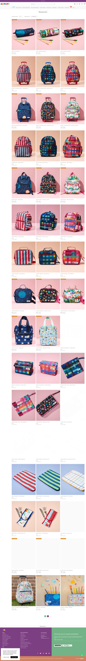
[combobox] (42, 4)
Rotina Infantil (4, 642)
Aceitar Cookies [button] (14, 657)
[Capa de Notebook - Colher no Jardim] (48, 442)
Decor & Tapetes (5, 639)
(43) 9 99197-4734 (44, 636)
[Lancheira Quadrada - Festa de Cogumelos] (73, 294)
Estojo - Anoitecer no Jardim (65, 51)
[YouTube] (49, 653)
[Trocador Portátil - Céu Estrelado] (73, 405)
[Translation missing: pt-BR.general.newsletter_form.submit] (83, 639)
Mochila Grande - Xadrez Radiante (66, 162)
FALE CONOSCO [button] (44, 632)
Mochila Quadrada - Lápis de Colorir (42, 570)
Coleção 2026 (22, 635)
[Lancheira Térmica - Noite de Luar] (24, 331)
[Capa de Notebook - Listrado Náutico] (24, 479)
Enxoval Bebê (4, 640)
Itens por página (15, 16)
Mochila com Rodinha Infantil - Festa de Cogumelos (69, 125)
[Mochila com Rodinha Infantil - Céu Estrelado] (24, 108)
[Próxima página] (51, 616)
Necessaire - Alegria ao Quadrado (66, 607)
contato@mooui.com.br (45, 638)
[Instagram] (41, 653)
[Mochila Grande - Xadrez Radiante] (73, 145)
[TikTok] (46, 653)
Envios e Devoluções (24, 639)
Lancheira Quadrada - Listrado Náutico (18, 273)
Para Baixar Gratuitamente (25, 642)
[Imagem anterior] (13, 34)
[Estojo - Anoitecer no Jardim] (73, 34)
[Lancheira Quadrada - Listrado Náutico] (24, 257)
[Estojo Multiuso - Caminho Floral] (73, 516)
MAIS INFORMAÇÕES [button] (24, 632)
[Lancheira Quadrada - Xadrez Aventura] (48, 257)
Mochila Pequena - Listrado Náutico (18, 236)
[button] (21, 16)
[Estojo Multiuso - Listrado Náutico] (48, 516)
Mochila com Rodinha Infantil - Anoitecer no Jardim (45, 125)
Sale (3, 646)
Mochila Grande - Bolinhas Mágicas (67, 570)
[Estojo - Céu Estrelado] (24, 34)
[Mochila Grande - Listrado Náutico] (24, 145)
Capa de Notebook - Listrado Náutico (18, 496)
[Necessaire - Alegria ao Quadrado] (73, 590)
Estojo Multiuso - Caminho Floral (66, 533)
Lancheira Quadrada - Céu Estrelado (18, 310)
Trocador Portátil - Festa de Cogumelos (18, 459)
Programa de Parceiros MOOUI (25, 643)
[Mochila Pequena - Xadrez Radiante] (73, 219)
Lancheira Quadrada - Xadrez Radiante (67, 273)
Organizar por (27, 16)
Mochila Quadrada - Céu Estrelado (18, 570)
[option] (43, 1)
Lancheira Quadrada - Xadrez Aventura (42, 273)
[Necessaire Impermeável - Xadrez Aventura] (24, 368)
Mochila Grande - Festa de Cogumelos (67, 199)
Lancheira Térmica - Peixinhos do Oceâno (43, 347)
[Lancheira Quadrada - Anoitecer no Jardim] (48, 294)
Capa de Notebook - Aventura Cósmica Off (68, 459)
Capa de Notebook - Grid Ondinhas (67, 496)
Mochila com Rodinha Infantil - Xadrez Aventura (44, 88)
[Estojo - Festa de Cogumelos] (48, 34)
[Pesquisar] (43, 4)
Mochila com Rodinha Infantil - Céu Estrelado (19, 125)
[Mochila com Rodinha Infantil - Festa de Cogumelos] (73, 108)
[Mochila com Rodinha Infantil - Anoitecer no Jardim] (48, 108)
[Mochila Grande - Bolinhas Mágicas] (73, 553)
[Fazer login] (77, 4)
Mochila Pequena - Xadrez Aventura (42, 236)
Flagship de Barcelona (24, 646)
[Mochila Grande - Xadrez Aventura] (48, 145)
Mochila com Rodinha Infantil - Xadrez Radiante (69, 88)
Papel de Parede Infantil (6, 638)
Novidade (4, 633)
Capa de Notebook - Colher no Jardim (42, 459)
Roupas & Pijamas (5, 643)
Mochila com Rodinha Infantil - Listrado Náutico (20, 88)
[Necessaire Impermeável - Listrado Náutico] (73, 331)
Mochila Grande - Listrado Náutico (18, 162)
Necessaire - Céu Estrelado (40, 607)
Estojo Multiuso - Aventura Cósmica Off (18, 533)
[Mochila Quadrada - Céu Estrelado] (24, 553)
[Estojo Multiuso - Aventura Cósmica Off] (24, 516)
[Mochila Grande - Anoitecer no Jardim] (48, 182)
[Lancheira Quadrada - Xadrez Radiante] (73, 257)
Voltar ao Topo (42, 626)
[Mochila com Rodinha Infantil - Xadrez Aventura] (48, 71)
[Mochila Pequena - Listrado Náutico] (24, 219)
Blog (3, 647)
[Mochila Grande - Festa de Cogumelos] (73, 182)
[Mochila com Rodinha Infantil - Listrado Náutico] (24, 71)
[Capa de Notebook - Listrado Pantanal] (48, 479)
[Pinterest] (43, 653)
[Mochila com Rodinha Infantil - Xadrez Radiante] (73, 71)
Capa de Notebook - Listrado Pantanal (42, 496)
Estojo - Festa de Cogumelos (41, 51)
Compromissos (23, 636)
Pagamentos (22, 640)
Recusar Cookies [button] (6, 657)
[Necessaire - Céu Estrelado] (48, 590)
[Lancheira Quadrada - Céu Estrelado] (24, 294)
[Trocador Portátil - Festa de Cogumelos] (24, 442)
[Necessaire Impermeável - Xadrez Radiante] (48, 368)
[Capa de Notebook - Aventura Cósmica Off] (73, 442)
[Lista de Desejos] (82, 4)
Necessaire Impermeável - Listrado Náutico (68, 347)
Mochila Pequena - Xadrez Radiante (67, 236)
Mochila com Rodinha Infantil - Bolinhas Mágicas (20, 607)
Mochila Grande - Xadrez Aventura (42, 162)
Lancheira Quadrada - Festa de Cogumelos (68, 310)
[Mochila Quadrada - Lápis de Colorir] (48, 553)
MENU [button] (3, 632)
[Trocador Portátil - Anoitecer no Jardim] (48, 405)
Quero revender (23, 647)
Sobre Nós (22, 633)
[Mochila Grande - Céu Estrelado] (24, 182)
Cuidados (22, 638)
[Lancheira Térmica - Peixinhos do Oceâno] (48, 331)
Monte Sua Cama (5, 635)
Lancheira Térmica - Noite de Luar (17, 347)
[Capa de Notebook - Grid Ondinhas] (73, 479)
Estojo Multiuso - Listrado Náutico (42, 533)
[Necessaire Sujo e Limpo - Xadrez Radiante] (24, 405)
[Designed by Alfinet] (82, 658)
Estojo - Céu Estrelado (15, 51)
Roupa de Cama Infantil (6, 636)
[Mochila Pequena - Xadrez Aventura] (48, 219)
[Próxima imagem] (34, 34)
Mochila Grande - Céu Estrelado (17, 199)
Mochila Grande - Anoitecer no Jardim (42, 199)
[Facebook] (38, 653)
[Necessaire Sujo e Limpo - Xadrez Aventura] (73, 368)
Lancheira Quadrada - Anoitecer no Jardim (43, 310)
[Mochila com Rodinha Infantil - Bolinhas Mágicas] (24, 590)
